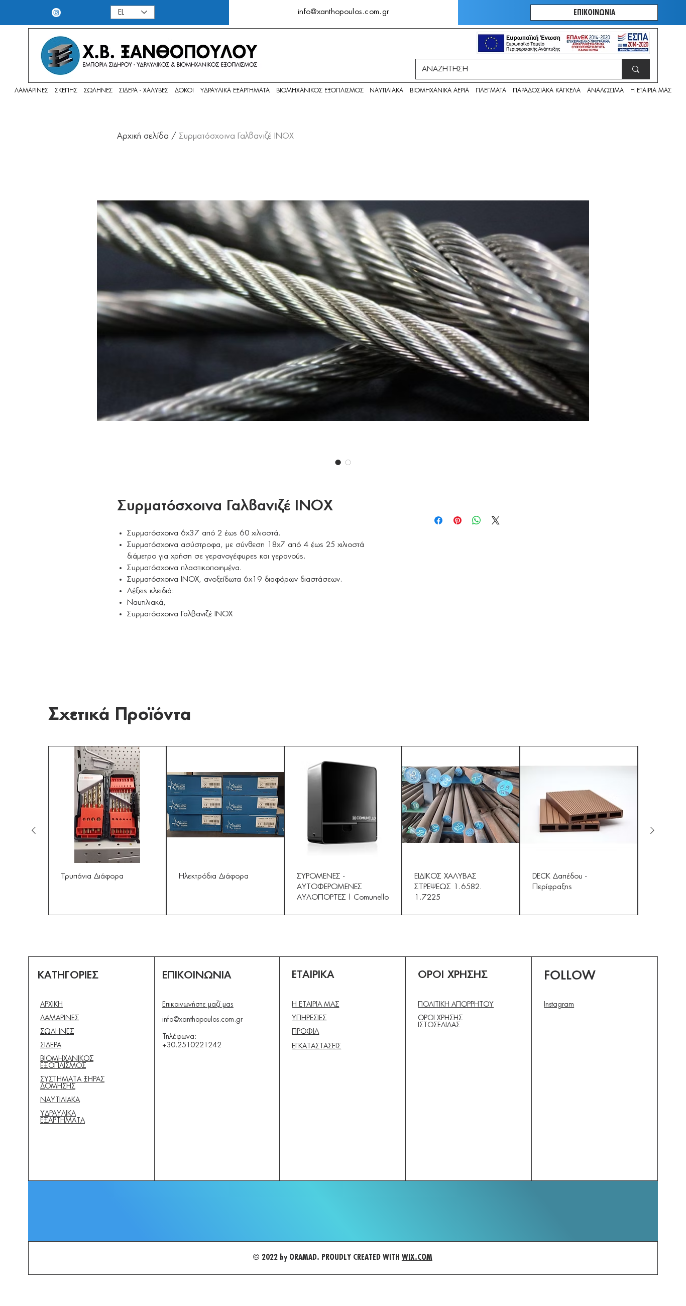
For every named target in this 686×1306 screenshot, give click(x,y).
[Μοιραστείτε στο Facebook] (438, 520)
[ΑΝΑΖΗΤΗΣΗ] (635, 69)
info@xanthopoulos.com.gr (202, 1019)
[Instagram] (56, 12)
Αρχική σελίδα (143, 136)
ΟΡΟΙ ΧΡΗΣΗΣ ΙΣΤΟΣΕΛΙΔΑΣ (440, 1022)
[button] (605, 91)
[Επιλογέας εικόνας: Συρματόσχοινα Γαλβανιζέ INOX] (338, 462)
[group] (343, 830)
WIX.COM (417, 1257)
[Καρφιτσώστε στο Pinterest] (457, 520)
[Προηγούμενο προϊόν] (34, 830)
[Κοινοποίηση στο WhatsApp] (477, 520)
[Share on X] (496, 520)
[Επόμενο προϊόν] (652, 830)
